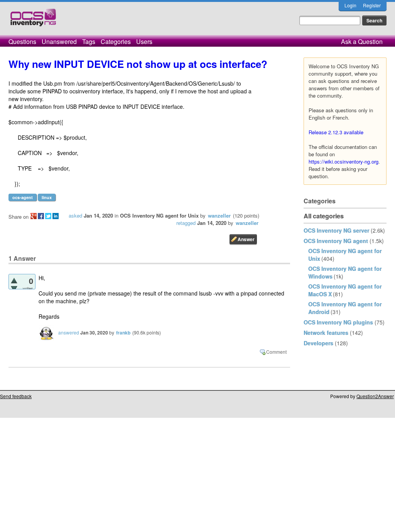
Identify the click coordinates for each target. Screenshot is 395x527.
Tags (88, 41)
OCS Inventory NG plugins (338, 322)
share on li (55, 216)
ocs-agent (22, 197)
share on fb (41, 216)
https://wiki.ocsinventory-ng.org (343, 161)
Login (350, 5)
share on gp (33, 216)
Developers (318, 343)
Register (372, 5)
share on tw (48, 216)
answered (68, 332)
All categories (324, 215)
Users (144, 41)
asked (75, 215)
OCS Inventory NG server (336, 230)
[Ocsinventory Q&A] (33, 21)
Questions (22, 41)
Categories (116, 41)
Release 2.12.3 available (336, 132)
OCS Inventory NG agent (336, 241)
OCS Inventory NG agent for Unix (159, 215)
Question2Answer (375, 396)
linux (47, 197)
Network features (326, 332)
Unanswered (59, 41)
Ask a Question (362, 41)
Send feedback (16, 396)
